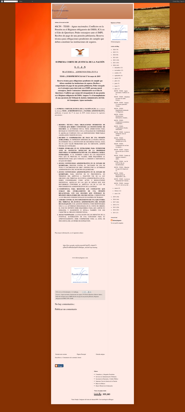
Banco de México (100, 383)
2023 (114, 57)
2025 (114, 52)
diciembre (117, 67)
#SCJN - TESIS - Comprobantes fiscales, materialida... (121, 127)
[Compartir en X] (87, 292)
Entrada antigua (100, 354)
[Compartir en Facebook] (89, 292)
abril (116, 89)
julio (116, 81)
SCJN (68, 298)
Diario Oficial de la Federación (104, 386)
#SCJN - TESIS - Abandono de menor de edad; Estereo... (122, 98)
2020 (114, 65)
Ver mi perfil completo (117, 223)
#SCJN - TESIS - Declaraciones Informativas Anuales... (121, 116)
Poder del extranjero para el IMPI (64, 296)
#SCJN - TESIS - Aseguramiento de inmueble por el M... (120, 139)
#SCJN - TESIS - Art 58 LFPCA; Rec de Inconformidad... (121, 163)
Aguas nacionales (65, 294)
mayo (116, 86)
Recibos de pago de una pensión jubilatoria (83, 296)
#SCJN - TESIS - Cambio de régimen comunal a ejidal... (122, 157)
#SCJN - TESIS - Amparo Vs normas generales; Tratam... (121, 104)
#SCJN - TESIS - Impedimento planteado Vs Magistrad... (121, 110)
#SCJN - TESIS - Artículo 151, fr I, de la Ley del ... (122, 184)
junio (116, 83)
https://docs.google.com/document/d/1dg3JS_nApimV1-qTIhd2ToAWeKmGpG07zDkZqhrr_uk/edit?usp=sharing (80, 246)
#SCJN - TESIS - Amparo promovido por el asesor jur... (121, 151)
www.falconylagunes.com (80, 258)
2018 (114, 199)
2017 (114, 202)
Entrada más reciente (61, 354)
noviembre (118, 70)
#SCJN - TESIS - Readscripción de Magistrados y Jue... (120, 174)
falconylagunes (117, 220)
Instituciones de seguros (76, 294)
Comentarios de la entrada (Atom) (72, 357)
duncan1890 (95, 399)
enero (116, 193)
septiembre (118, 75)
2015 (114, 207)
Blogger (111, 399)
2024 (114, 55)
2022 (114, 60)
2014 (114, 210)
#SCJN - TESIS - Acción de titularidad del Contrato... (122, 180)
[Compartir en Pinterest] (90, 292)
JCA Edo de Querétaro (88, 294)
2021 (114, 63)
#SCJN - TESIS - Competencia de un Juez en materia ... (121, 145)
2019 (114, 197)
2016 (114, 205)
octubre (117, 73)
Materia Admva (98, 294)
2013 (114, 212)
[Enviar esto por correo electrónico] (83, 292)
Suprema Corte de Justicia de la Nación (106, 381)
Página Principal (81, 354)
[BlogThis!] (85, 292)
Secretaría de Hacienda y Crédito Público (107, 379)
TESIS (71, 298)
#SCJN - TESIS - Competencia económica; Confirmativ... (121, 121)
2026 (114, 49)
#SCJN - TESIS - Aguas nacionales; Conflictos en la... (121, 92)
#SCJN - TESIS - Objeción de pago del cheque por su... (121, 168)
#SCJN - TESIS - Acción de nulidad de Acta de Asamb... (122, 133)
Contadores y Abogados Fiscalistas (105, 374)
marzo (116, 188)
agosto (116, 78)
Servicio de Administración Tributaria (106, 377)
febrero (117, 191)
